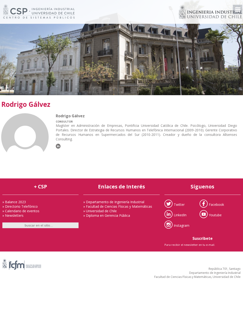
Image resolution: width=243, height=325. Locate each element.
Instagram (181, 225)
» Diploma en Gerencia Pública (106, 215)
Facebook (216, 204)
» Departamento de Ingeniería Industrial (113, 202)
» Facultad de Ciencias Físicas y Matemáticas (117, 206)
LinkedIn (180, 214)
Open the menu (237, 9)
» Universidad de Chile (100, 211)
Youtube (215, 214)
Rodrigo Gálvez (25, 104)
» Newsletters (12, 215)
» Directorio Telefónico (20, 206)
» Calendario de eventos (20, 211)
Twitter (179, 204)
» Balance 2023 (14, 202)
